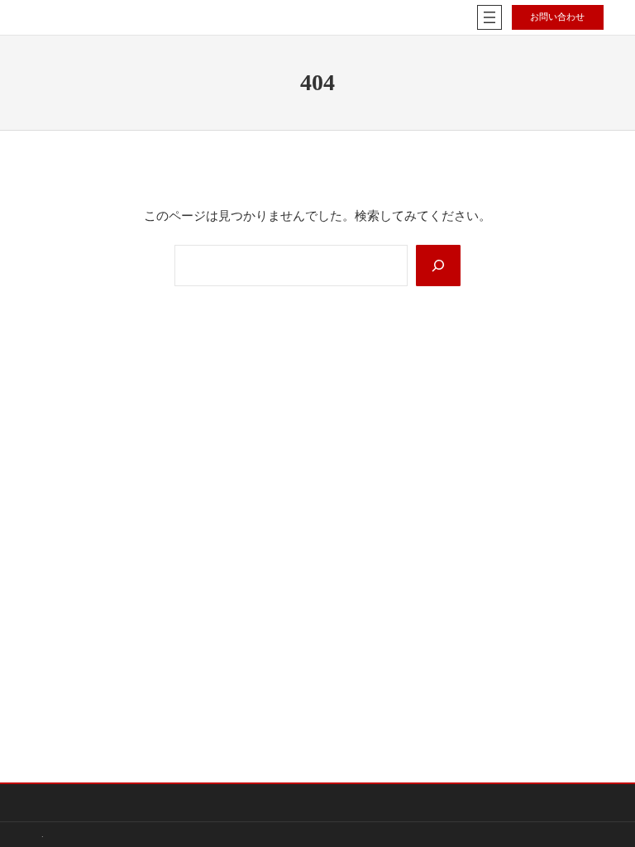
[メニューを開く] (489, 17)
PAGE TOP (605, 807)
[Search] (438, 265)
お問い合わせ (557, 17)
